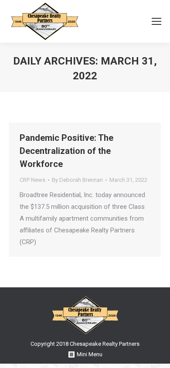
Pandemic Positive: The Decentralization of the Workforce (66, 151)
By (77, 180)
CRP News (32, 180)
